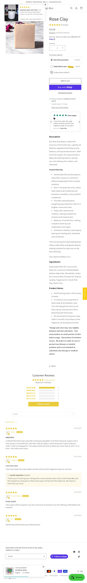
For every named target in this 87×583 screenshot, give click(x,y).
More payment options (65, 93)
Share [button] (53, 366)
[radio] (52, 59)
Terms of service (65, 575)
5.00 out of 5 (49, 380)
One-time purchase (61, 60)
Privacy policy (54, 575)
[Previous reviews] (51, 121)
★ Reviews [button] (85, 293)
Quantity (52, 43)
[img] (11, 428)
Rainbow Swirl (21, 570)
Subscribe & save (63, 66)
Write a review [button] (43, 404)
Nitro (14, 578)
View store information (60, 107)
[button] (71, 8)
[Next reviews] (79, 121)
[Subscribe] (43, 556)
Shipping (52, 33)
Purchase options (55, 55)
